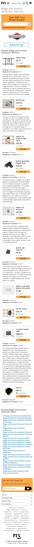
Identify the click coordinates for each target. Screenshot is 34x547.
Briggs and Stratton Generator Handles (17, 442)
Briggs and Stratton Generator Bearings (17, 418)
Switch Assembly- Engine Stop (23, 162)
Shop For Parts (6, 501)
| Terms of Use (11, 543)
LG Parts (26, 514)
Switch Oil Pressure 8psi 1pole (21, 138)
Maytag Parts (8, 516)
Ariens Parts (21, 507)
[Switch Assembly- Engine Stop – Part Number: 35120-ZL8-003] (8, 164)
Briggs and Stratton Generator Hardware (18, 444)
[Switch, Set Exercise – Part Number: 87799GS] (8, 251)
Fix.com (4, 495)
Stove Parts (9, 524)
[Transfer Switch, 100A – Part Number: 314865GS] (8, 333)
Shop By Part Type (16, 45)
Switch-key (20, 100)
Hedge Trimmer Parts (9, 530)
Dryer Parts (26, 522)
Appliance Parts (22, 526)
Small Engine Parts (22, 528)
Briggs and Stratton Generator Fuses (16, 440)
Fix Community (6, 504)
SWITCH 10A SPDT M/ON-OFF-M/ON (23, 287)
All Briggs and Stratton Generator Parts (17, 416)
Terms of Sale (23, 543)
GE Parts (16, 512)
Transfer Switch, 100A (22, 330)
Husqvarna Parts (24, 512)
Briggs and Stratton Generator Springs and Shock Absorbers (17, 462)
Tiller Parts (27, 530)
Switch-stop (20, 58)
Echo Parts (23, 509)
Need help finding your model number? (14, 27)
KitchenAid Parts (18, 514)
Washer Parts (7, 522)
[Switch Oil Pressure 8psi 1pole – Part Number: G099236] (8, 140)
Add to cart (23, 66)
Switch (18, 388)
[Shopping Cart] (30, 3)
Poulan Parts (7, 518)
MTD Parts (16, 516)
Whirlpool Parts (25, 518)
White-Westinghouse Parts (11, 520)
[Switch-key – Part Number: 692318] (8, 103)
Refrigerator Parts (17, 522)
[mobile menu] (8, 3)
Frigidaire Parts (8, 512)
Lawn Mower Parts (11, 528)
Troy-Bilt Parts (15, 518)
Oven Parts (16, 524)
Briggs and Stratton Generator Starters (17, 465)
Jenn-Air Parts (8, 514)
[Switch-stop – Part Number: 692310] (8, 61)
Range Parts (24, 524)
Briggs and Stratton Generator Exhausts (17, 432)
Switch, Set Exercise (20, 249)
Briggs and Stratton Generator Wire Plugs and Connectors (16, 472)
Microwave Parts (11, 526)
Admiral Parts (12, 507)
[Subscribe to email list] (28, 488)
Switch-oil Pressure (20, 208)
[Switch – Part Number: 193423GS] (8, 391)
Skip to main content (17, 5)
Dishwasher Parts (24, 520)
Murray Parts (24, 516)
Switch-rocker (21, 309)
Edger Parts (20, 530)
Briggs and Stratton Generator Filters (16, 438)
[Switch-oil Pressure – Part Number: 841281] (8, 211)
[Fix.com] (3, 3)
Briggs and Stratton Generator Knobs (16, 455)
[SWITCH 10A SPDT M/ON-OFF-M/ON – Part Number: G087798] (8, 289)
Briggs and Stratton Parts (13, 509)
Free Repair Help (7, 498)
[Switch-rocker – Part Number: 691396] (8, 312)
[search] (24, 3)
